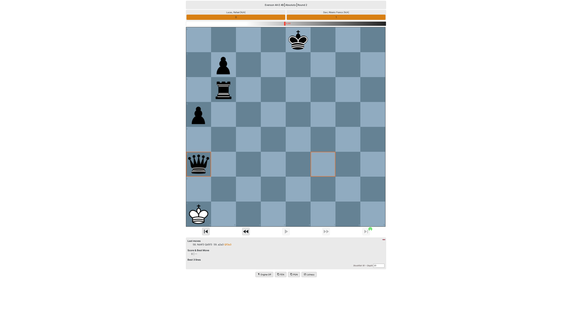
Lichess (309, 274)
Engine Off (264, 274)
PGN (294, 274)
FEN (280, 274)
